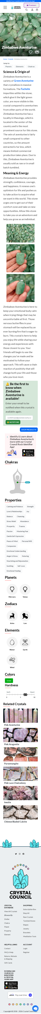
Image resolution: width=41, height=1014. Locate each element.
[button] (35, 1008)
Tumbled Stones (29, 921)
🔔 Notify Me (13, 422)
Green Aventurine (24, 80)
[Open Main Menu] (5, 8)
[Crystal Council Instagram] (20, 853)
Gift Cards (8, 963)
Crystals (10, 59)
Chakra (7, 923)
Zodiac (7, 919)
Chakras (31, 66)
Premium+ (32, 5)
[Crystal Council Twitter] (17, 853)
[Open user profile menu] (32, 10)
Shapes (25, 925)
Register (26, 952)
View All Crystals (10, 911)
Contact (7, 948)
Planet (6, 927)
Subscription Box (29, 909)
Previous (2, 67)
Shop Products (28, 430)
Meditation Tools (29, 936)
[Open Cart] (37, 10)
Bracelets (26, 932)
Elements (20, 66)
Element (7, 934)
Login (25, 948)
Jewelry (26, 929)
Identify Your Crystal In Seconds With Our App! (20, 1)
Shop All (26, 913)
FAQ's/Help (8, 952)
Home (5, 59)
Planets (8, 66)
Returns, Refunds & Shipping (10, 957)
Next (39, 67)
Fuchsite (25, 88)
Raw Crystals (28, 917)
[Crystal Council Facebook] (24, 853)
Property (7, 931)
